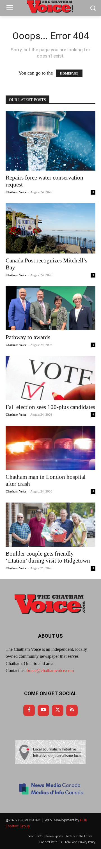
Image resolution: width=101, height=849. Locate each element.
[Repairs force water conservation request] (50, 141)
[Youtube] (43, 710)
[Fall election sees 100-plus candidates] (50, 378)
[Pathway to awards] (50, 308)
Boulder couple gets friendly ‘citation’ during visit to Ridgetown (48, 557)
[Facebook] (29, 710)
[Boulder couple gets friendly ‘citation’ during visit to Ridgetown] (50, 525)
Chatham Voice (16, 192)
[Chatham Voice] (50, 604)
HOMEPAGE (69, 73)
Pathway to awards (28, 337)
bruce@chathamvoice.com (50, 670)
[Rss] (72, 710)
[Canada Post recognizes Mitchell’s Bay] (50, 228)
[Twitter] (57, 710)
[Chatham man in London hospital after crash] (50, 448)
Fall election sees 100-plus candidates (50, 407)
